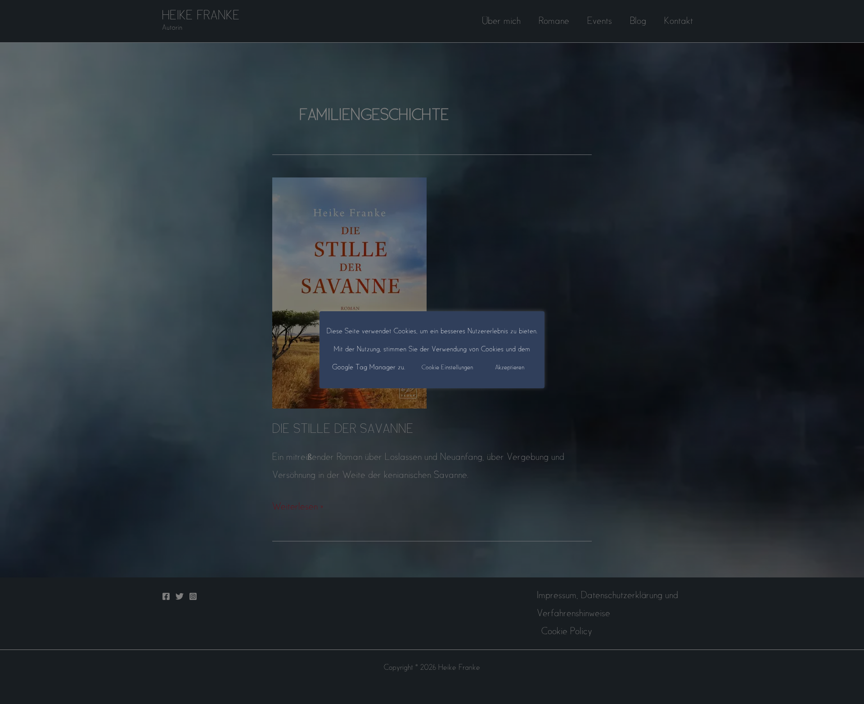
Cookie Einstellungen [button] (447, 367)
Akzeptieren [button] (509, 367)
